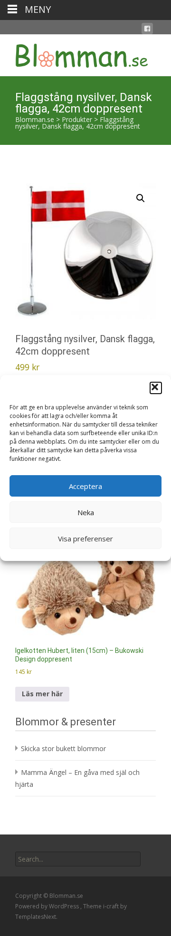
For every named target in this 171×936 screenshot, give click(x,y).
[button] (156, 388)
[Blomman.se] (74, 53)
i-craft (111, 906)
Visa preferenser (85, 538)
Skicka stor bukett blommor (63, 748)
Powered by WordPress (47, 906)
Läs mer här (42, 693)
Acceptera (85, 486)
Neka (85, 512)
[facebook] (147, 30)
